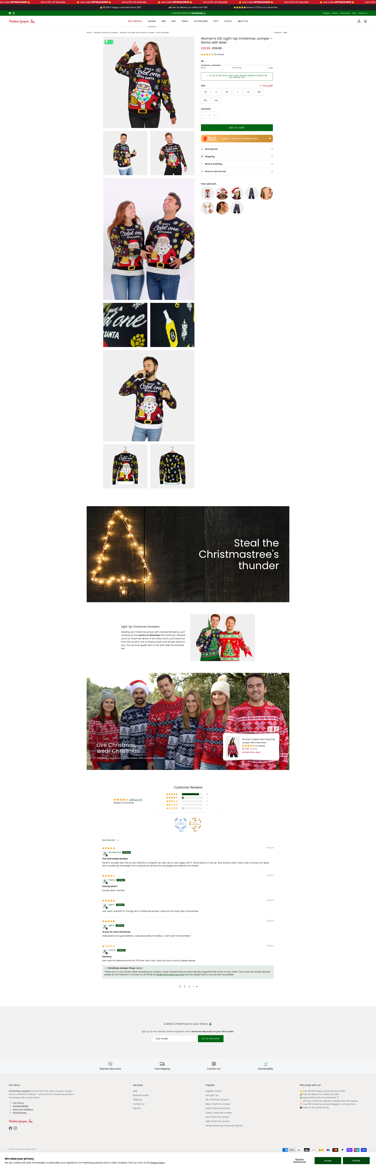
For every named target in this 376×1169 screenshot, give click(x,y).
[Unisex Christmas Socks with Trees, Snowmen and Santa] (251, 193)
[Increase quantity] (215, 115)
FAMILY (185, 21)
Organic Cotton (214, 1091)
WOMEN (152, 21)
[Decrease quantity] (203, 115)
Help (354, 13)
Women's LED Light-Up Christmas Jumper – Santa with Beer (144, 32)
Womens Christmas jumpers (106, 32)
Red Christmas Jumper (217, 1116)
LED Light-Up (212, 1095)
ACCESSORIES (201, 21)
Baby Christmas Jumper (218, 1104)
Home (89, 32)
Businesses (345, 13)
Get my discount (211, 1038)
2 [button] (184, 986)
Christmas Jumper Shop (25, 1149)
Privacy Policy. (158, 1162)
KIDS (174, 21)
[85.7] (195, 823)
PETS (216, 21)
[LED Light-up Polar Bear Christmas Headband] (222, 193)
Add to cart (237, 127)
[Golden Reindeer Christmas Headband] (207, 208)
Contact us (362, 13)
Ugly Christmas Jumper (218, 1121)
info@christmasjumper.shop (170, 974)
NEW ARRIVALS (135, 21)
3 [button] (189, 986)
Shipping (326, 13)
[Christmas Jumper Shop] (22, 21)
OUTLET (228, 21)
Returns (335, 13)
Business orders (141, 1095)
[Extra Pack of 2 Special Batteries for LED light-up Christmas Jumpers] (207, 193)
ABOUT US (243, 21)
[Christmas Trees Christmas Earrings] (266, 193)
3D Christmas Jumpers (217, 1099)
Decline (356, 1160)
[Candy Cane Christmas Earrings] (222, 208)
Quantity (206, 109)
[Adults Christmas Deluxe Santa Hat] (237, 193)
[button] (207, 54)
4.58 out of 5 (135, 799)
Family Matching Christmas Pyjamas (224, 1125)
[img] (108, 848)
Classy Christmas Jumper (219, 1112)
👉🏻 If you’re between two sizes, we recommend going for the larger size (237, 76)
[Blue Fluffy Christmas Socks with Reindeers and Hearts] (237, 208)
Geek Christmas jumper (218, 1108)
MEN (164, 21)
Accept (328, 1160)
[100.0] (181, 823)
